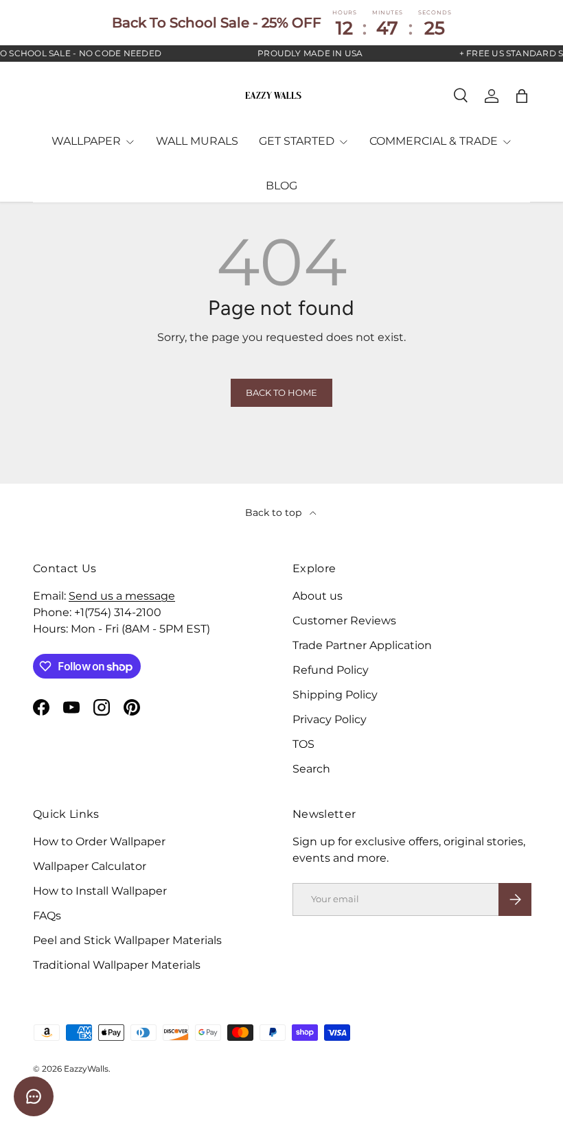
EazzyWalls (86, 1068)
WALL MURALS (197, 141)
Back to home (281, 393)
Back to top (274, 512)
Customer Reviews (344, 620)
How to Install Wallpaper (100, 890)
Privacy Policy (329, 719)
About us (317, 595)
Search (311, 768)
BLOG (281, 185)
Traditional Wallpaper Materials (116, 965)
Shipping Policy (335, 694)
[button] (522, 96)
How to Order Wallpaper (99, 841)
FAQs (47, 915)
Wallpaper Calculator (89, 866)
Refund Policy (330, 669)
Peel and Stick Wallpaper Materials (127, 940)
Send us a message (122, 595)
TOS (303, 744)
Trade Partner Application (362, 645)
